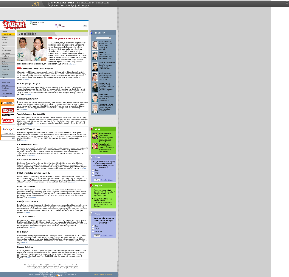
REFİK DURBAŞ (105, 73)
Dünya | (62, 265)
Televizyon (5, 69)
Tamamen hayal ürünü (102, 190)
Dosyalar (5, 58)
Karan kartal (104, 144)
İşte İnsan (5, 88)
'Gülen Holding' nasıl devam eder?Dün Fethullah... (106, 98)
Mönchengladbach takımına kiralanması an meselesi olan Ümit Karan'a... (106, 148)
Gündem (5, 40)
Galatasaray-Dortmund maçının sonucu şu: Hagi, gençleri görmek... (106, 138)
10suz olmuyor (105, 133)
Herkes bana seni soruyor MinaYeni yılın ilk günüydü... (105, 46)
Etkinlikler (5, 64)
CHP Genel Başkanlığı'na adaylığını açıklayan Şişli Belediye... (103, 204)
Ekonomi (5, 37)
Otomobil (5, 85)
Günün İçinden (7, 34)
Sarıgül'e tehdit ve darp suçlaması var (103, 200)
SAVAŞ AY (103, 52)
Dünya (4, 45)
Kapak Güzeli (42, 266)
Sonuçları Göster (107, 180)
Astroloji (4, 72)
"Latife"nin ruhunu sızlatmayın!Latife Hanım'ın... (105, 67)
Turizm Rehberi (7, 93)
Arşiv (3, 61)
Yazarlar (4, 31)
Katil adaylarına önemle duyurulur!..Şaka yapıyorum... (106, 56)
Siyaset (4, 42)
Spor (3, 48)
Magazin (5, 74)
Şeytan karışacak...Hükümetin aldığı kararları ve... (106, 77)
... (72, 64)
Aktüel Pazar (6, 82)
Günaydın (5, 66)
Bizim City (68, 266)
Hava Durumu (6, 50)
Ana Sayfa (5, 56)
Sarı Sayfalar (6, 53)
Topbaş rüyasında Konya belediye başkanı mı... (105, 109)
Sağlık (4, 77)
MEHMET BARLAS (106, 105)
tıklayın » (85, 5)
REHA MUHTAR (105, 42)
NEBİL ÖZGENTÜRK (107, 63)
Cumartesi (5, 80)
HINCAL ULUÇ (104, 84)
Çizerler (4, 96)
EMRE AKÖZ (104, 94)
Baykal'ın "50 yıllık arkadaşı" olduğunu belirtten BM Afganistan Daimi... (104, 193)
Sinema (4, 91)
